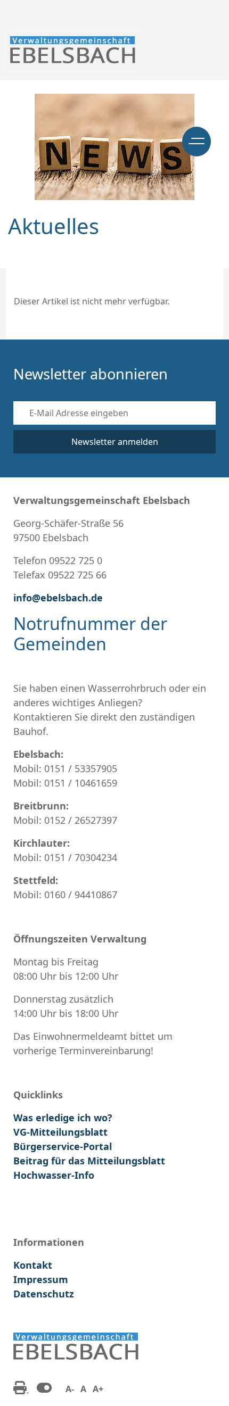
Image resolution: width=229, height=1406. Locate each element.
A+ (98, 1389)
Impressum (40, 1279)
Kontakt (32, 1265)
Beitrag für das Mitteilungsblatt (89, 1160)
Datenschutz (43, 1293)
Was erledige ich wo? (62, 1117)
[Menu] (196, 141)
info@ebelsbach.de (58, 597)
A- (69, 1389)
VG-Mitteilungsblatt (60, 1132)
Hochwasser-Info (53, 1175)
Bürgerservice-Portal (62, 1146)
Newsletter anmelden (114, 442)
